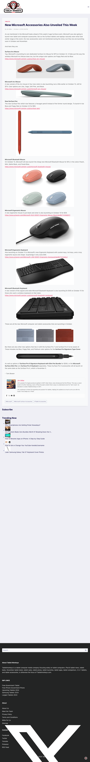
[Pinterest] (14, 396)
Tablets (7, 21)
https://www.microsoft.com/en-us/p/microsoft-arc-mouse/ (25, 89)
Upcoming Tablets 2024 (10, 690)
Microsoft (9, 401)
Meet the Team (7, 711)
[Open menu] (88, 6)
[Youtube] (11, 396)
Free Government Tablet (10, 685)
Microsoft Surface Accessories (23, 401)
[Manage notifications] (85, 758)
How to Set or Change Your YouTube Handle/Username (24, 445)
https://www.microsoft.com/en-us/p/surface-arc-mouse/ (25, 59)
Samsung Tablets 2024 (10, 692)
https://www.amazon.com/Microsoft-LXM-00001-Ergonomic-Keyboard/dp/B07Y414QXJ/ (36, 257)
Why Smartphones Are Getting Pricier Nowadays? (22, 425)
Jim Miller (9, 29)
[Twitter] (9, 396)
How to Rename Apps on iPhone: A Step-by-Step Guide (25, 439)
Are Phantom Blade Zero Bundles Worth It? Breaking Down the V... (28, 432)
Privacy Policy (7, 714)
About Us (5, 708)
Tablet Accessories (40, 401)
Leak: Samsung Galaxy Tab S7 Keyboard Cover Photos (24, 452)
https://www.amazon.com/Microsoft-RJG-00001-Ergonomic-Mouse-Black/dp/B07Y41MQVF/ (37, 215)
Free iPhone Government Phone (13, 688)
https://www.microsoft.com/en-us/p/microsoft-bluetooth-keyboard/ (29, 295)
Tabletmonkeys (7, 668)
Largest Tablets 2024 (9, 695)
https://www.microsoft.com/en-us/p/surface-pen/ (22, 108)
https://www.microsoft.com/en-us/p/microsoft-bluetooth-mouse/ (28, 167)
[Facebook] (6, 396)
